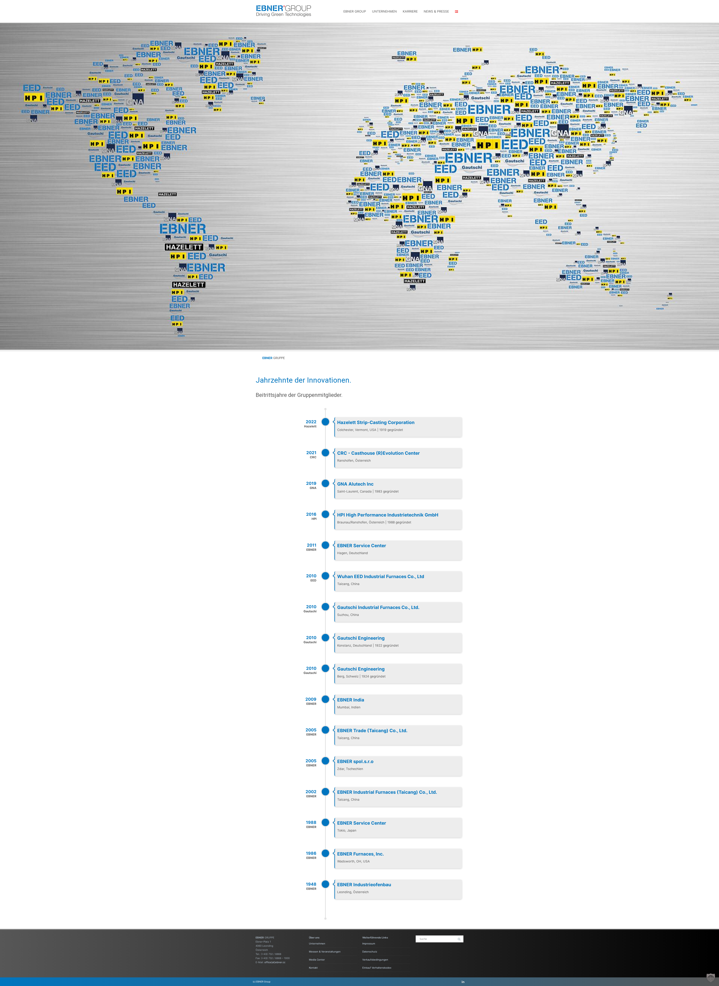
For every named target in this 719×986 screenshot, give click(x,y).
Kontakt (313, 967)
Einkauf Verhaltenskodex (376, 967)
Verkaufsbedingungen (375, 959)
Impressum (368, 943)
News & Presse (436, 11)
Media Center (317, 959)
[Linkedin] (463, 981)
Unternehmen (384, 11)
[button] (711, 978)
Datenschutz (369, 951)
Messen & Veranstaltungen (325, 951)
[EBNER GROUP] (284, 21)
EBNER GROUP (354, 11)
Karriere (410, 11)
